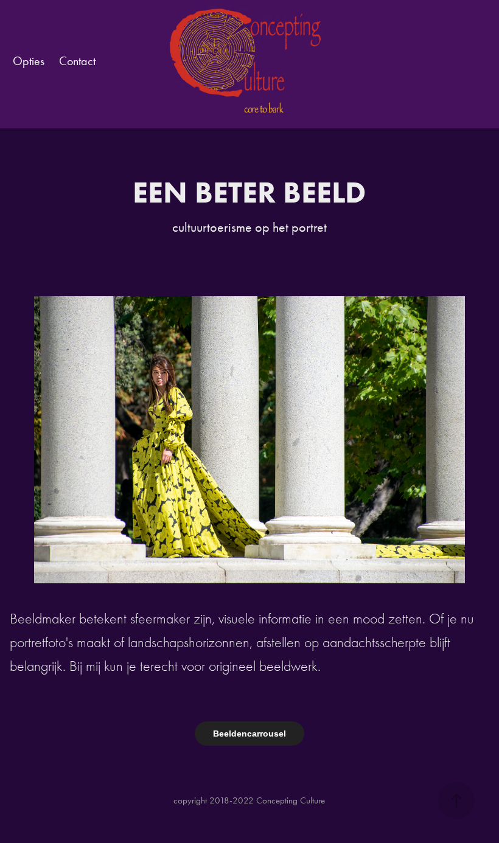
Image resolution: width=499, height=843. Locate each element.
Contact (77, 61)
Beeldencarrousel (249, 733)
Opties (28, 61)
